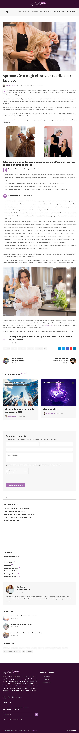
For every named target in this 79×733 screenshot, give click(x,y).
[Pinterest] (71, 348)
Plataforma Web (49, 325)
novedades (31, 348)
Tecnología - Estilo (36, 11)
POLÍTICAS (34, 730)
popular (64, 648)
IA (44, 382)
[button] (4, 142)
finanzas (33, 648)
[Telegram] (59, 348)
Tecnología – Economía (11, 568)
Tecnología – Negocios (11, 577)
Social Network (8, 651)
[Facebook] (67, 348)
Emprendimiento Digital (11, 556)
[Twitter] (63, 348)
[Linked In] (8, 697)
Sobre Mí (46, 679)
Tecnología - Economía (18, 382)
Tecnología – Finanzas (11, 574)
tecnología (39, 348)
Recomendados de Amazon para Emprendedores (19, 514)
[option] (21, 401)
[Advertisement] (39, 536)
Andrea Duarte (10, 85)
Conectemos (47, 682)
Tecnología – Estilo (10, 571)
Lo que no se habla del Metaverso (14, 511)
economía (14, 648)
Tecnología (26, 11)
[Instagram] (12, 697)
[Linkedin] (74, 348)
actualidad (7, 348)
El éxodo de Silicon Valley (12, 520)
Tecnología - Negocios (22, 384)
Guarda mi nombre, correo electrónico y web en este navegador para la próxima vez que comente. (34, 465)
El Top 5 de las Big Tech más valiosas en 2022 (19, 410)
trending (29, 651)
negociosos (22, 348)
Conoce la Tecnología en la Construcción (16, 509)
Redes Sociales (8, 562)
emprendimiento (24, 648)
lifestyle (14, 348)
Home (19, 11)
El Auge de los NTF (52, 409)
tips (45, 348)
